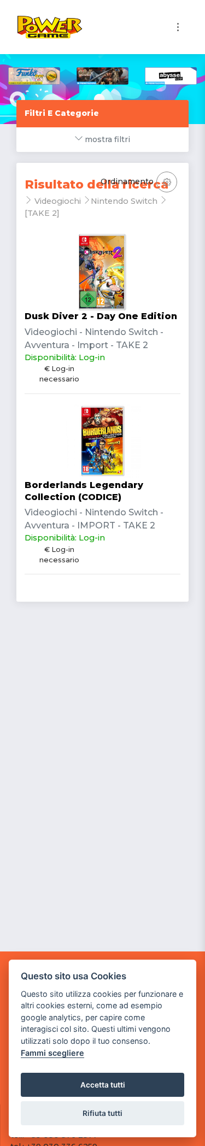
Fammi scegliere (52, 1052)
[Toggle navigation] (178, 27)
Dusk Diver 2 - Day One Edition (101, 316)
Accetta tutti (102, 1084)
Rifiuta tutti (102, 1113)
